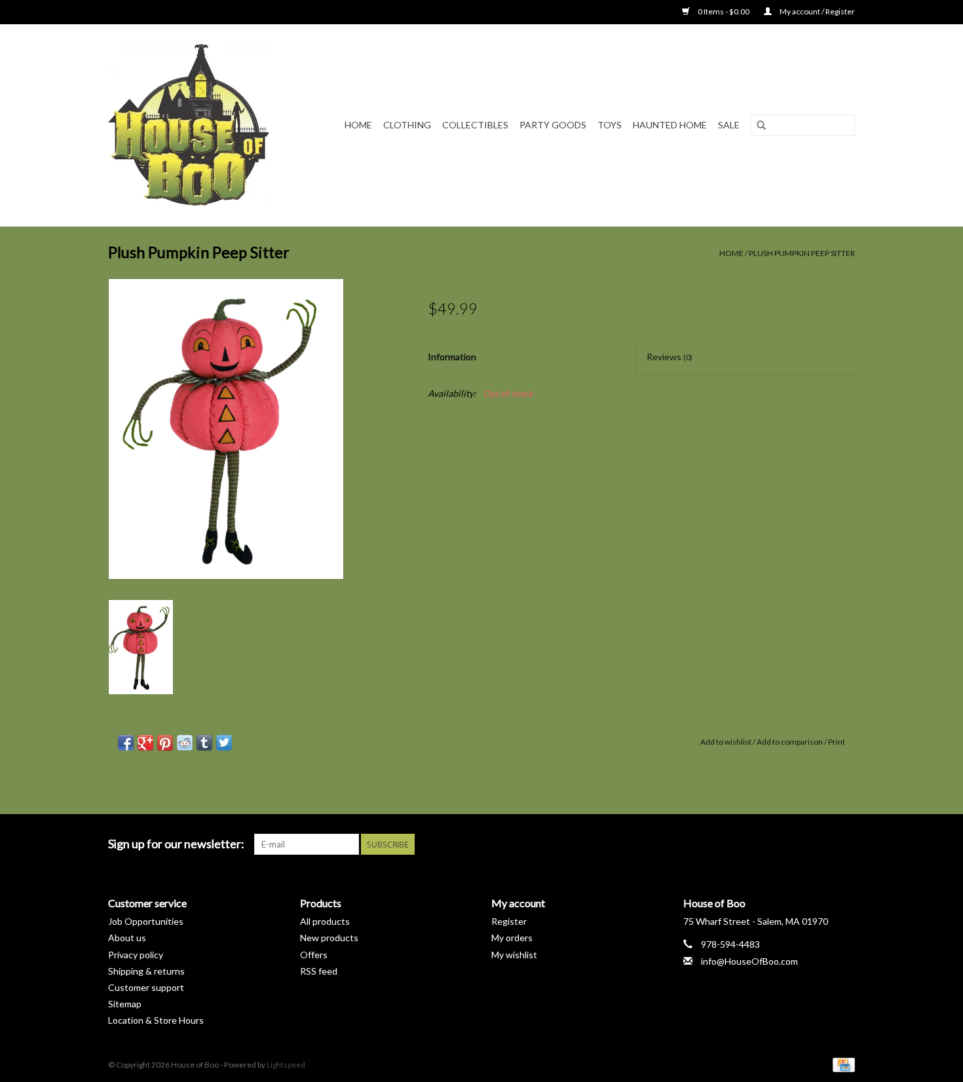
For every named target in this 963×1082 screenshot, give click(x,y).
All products (325, 921)
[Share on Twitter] (224, 743)
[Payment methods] (841, 1064)
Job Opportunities (145, 921)
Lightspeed (286, 1065)
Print (836, 742)
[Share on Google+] (145, 743)
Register (509, 921)
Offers (314, 954)
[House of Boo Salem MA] (197, 125)
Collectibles (475, 124)
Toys (609, 124)
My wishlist (514, 954)
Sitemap (125, 1003)
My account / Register (816, 11)
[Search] (761, 126)
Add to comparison (790, 742)
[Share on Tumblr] (204, 743)
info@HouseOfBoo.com (749, 961)
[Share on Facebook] (126, 743)
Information (452, 356)
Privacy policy (135, 954)
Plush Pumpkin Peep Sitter (802, 253)
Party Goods (552, 124)
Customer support (146, 987)
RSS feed (318, 971)
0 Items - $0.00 (723, 11)
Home (358, 124)
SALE (729, 124)
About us (127, 937)
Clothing (407, 124)
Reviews (669, 356)
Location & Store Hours (156, 1020)
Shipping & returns (146, 971)
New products (329, 937)
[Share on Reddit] (185, 743)
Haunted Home (670, 124)
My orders (512, 937)
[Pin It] (165, 743)
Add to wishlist (725, 742)
